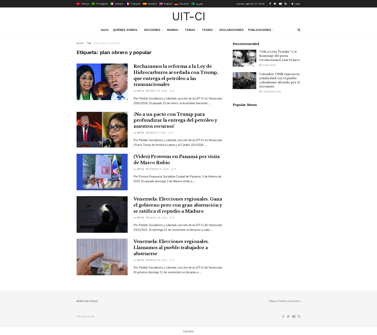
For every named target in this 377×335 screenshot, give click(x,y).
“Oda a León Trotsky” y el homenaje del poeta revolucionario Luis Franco (279, 56)
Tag (89, 43)
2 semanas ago (271, 91)
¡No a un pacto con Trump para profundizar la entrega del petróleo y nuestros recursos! (175, 120)
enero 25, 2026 (157, 90)
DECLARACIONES (231, 30)
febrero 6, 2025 (158, 169)
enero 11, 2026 (157, 132)
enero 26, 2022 (157, 217)
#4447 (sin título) (87, 301)
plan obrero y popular (107, 43)
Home (80, 43)
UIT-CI (188, 16)
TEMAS (190, 30)
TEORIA (207, 30)
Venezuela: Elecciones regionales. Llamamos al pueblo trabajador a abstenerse (171, 247)
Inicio (105, 30)
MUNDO (172, 30)
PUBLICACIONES (259, 30)
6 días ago (268, 65)
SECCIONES (152, 30)
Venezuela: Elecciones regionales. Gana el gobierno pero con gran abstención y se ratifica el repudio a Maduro (178, 205)
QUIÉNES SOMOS (125, 30)
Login (297, 3)
